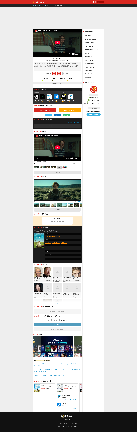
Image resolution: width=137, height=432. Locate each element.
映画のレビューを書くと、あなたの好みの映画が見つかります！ (50, 375)
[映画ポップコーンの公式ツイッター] (93, 114)
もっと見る (57, 69)
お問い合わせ (94, 108)
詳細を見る (93, 95)
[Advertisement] (68, 18)
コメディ (47, 248)
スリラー (60, 248)
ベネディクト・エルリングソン (52, 236)
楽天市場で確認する (44, 110)
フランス (47, 242)
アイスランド (55, 242)
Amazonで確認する (68, 110)
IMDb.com (79, 201)
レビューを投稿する (58, 324)
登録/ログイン (100, 2)
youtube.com (78, 163)
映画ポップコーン (36, 5)
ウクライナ (63, 242)
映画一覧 (44, 5)
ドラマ (53, 248)
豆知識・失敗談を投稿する (75, 122)
